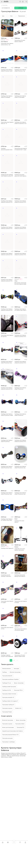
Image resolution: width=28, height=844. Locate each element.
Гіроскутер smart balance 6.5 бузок (21, 602)
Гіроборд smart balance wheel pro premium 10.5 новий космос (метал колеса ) (6, 388)
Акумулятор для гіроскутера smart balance (12, 731)
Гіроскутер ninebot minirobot (9, 694)
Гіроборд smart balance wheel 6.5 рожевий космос (6, 96)
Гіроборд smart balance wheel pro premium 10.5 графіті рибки (20, 336)
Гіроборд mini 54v (6, 690)
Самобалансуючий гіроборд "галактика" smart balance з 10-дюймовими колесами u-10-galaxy (7, 575)
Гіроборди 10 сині (6, 683)
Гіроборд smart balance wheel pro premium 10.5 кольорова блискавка (6, 201)
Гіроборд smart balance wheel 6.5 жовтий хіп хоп (20, 123)
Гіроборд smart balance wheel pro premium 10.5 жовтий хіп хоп (6, 309)
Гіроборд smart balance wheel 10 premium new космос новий (20, 467)
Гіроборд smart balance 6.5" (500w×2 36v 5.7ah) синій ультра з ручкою (6, 519)
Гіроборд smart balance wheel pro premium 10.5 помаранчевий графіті (20, 228)
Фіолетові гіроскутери (15, 672)
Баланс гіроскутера (19, 683)
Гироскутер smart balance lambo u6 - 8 (7, 123)
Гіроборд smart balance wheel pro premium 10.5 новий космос (6, 254)
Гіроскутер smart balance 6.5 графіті (7, 602)
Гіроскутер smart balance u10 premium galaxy (21, 629)
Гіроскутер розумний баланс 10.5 (10, 734)
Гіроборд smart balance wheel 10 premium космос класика (6, 441)
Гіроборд (4, 672)
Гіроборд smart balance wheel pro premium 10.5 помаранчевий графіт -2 (20, 441)
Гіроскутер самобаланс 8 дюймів (10, 679)
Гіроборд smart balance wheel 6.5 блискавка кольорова (20, 96)
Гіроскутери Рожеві (7, 712)
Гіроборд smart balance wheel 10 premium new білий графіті (6, 493)
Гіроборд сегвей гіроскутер (9, 686)
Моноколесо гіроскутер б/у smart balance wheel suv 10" (20, 283)
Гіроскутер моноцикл (7, 738)
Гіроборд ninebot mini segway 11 (10, 701)
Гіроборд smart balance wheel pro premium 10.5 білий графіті (6, 228)
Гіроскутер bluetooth (7, 675)
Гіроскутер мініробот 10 (8, 697)
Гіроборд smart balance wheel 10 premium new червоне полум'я (20, 493)
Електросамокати (6, 668)
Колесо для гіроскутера (8, 727)
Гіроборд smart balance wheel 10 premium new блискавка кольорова (6, 467)
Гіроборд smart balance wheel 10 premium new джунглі (6, 362)
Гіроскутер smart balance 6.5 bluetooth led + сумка (21, 149)
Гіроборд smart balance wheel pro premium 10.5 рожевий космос (6, 280)
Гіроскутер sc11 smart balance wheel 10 (20, 41)
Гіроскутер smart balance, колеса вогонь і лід (7, 44)
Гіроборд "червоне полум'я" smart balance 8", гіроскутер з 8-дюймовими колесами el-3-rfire (7, 656)
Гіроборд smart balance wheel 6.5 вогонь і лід (20, 70)
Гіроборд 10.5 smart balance (19, 521)
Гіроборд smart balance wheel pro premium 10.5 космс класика (20, 254)
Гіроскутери (4, 5)
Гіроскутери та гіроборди (8, 742)
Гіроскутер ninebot (19, 723)
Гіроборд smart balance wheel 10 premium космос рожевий (20, 388)
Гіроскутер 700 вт (18, 690)
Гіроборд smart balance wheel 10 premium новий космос (7, 414)
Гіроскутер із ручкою (7, 708)
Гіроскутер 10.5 (20, 727)
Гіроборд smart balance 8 (7, 548)
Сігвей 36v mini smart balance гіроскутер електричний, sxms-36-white (20, 549)
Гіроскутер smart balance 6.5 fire (7, 628)
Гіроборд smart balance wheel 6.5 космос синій (6, 70)
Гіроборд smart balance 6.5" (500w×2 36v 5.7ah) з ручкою (20, 309)
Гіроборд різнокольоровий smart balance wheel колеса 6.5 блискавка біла (7, 149)
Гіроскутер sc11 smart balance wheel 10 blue (20, 656)
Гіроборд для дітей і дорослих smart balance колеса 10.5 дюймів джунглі (20, 175)
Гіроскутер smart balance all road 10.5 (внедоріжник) (7, 336)
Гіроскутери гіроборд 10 (8, 704)
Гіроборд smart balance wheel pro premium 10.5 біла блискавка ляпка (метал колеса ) (20, 362)
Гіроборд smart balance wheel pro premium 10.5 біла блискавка (20, 201)
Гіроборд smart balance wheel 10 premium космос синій (20, 414)
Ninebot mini (18, 708)
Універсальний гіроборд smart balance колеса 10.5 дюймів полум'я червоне (7, 175)
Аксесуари (16, 668)
